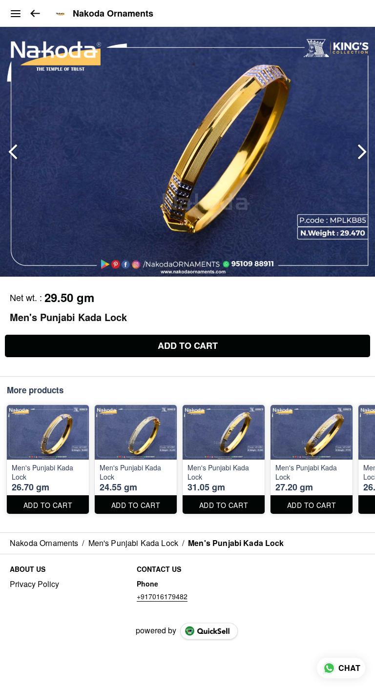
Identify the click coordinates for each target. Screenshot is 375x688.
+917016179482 (162, 596)
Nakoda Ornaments (113, 14)
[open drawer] (15, 13)
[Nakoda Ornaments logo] (60, 13)
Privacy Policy (34, 584)
